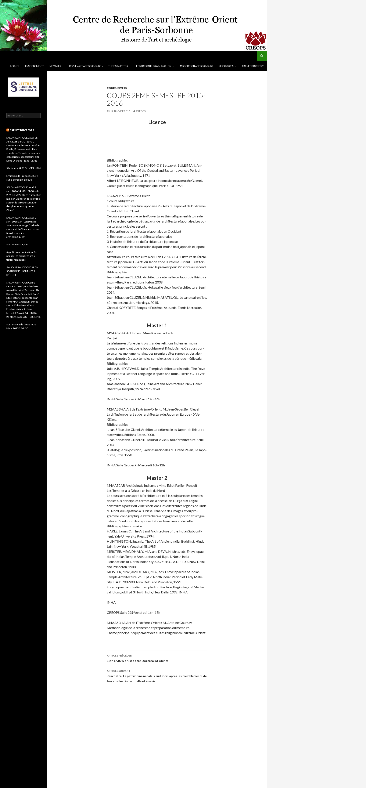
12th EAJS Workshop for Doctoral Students (137, 658)
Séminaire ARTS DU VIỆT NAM (23, 168)
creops (141, 111)
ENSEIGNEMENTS (34, 66)
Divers (122, 88)
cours (111, 88)
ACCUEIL (15, 66)
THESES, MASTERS (118, 66)
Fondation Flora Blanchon (153, 66)
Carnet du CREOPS (22, 130)
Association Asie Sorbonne (196, 66)
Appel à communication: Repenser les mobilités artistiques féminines (22, 255)
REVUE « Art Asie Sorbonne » (86, 66)
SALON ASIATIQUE (17, 244)
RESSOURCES (226, 66)
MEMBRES (55, 66)
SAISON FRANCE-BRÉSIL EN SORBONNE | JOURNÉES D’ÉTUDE (22, 271)
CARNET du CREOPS (253, 66)
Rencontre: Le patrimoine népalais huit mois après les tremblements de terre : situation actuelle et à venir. (157, 676)
